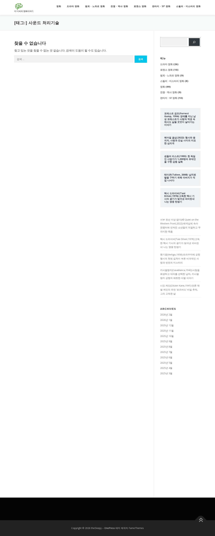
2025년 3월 (166, 373)
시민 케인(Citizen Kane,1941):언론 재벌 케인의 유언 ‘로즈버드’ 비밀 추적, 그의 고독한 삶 (180, 289)
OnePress (109, 528)
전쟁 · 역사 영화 (119, 6)
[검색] (194, 42)
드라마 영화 (73, 6)
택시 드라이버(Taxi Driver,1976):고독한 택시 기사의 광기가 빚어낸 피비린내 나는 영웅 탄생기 (180, 243)
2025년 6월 (166, 357)
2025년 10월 (167, 336)
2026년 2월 (166, 314)
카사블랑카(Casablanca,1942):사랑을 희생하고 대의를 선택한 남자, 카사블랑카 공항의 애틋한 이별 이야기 (180, 274)
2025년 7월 (166, 352)
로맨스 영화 (140, 6)
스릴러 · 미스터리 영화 (188, 6)
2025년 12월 (167, 325)
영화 (58, 6)
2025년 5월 (166, 362)
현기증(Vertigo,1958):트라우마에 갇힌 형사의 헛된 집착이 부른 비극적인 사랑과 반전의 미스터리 (180, 258)
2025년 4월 (166, 368)
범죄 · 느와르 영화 (95, 6)
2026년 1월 (166, 320)
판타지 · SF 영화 (161, 6)
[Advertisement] (180, 433)
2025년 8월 (166, 346)
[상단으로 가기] (201, 520)
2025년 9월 (166, 341)
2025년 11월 (167, 330)
